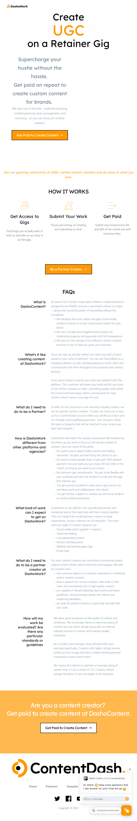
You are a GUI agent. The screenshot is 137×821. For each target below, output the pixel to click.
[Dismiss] (130, 769)
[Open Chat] (126, 810)
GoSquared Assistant (107, 810)
